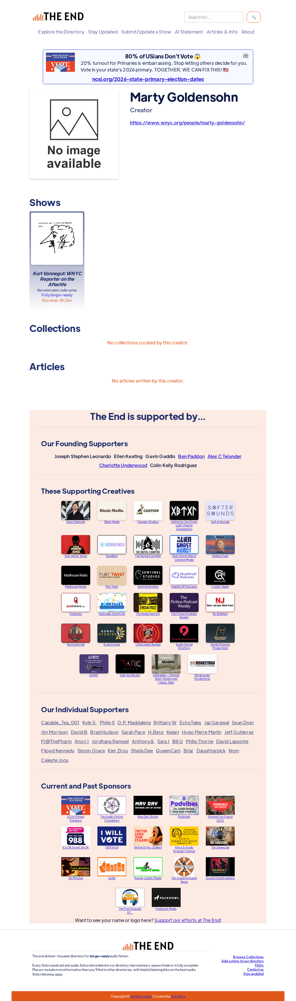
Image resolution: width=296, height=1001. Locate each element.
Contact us (255, 969)
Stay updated (253, 973)
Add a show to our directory (242, 961)
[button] (62, 32)
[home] (59, 17)
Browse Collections (248, 957)
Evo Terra (178, 996)
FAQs (259, 965)
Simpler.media (140, 996)
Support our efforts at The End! (187, 920)
